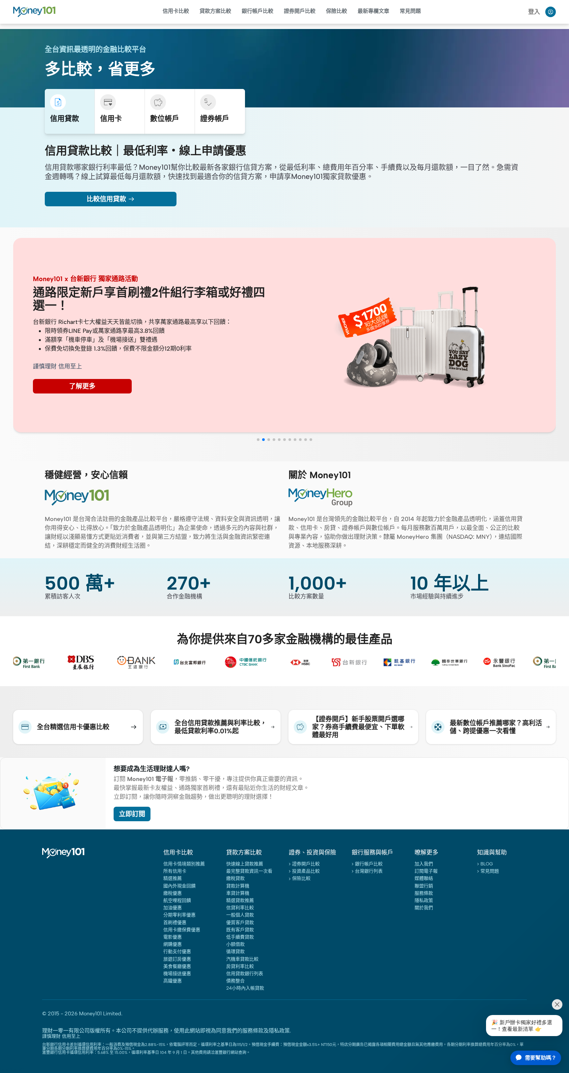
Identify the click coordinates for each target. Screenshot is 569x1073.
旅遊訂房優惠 (177, 959)
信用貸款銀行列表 (244, 973)
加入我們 (424, 864)
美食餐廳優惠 (177, 966)
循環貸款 (235, 951)
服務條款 (424, 893)
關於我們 (424, 908)
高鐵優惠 (172, 981)
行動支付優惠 (177, 951)
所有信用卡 (174, 871)
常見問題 (410, 11)
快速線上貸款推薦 (244, 864)
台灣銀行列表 (369, 871)
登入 (534, 11)
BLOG (486, 864)
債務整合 (235, 981)
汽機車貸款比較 (242, 959)
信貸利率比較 (240, 908)
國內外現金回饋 (179, 886)
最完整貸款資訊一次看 (249, 871)
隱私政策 (424, 900)
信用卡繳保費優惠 (181, 930)
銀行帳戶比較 (257, 11)
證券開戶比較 (306, 864)
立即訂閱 (132, 814)
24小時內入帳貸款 (245, 988)
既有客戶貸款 (240, 930)
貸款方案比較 (215, 11)
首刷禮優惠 (174, 922)
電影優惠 (172, 937)
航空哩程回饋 (177, 900)
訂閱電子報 (426, 871)
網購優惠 (172, 944)
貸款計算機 (237, 886)
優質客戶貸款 (240, 922)
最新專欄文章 (373, 11)
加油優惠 (172, 908)
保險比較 (336, 11)
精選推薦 (172, 878)
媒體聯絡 (424, 878)
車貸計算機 (237, 893)
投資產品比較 (306, 871)
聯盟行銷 (424, 886)
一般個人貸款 (240, 915)
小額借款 (235, 944)
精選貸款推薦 (240, 900)
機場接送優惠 (177, 973)
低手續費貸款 (240, 937)
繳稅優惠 (172, 893)
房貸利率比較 (240, 966)
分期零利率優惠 (179, 915)
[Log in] (550, 12)
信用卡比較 (176, 11)
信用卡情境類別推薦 (184, 864)
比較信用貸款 (106, 199)
